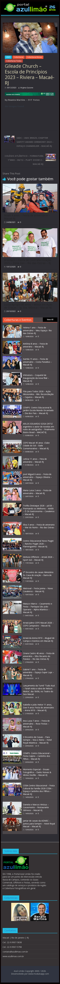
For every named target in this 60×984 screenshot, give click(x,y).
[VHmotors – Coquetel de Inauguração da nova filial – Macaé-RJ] (12, 373)
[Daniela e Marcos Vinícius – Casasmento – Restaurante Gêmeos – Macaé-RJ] (12, 803)
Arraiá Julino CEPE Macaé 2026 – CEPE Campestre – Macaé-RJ (38, 624)
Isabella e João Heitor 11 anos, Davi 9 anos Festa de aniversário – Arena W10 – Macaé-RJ (38, 707)
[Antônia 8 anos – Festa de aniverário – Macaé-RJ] (12, 342)
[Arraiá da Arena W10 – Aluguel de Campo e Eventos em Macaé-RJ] (12, 636)
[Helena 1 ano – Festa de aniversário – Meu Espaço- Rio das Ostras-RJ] (12, 326)
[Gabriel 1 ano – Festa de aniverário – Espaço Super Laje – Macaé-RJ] (12, 668)
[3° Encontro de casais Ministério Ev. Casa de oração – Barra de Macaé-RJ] (12, 571)
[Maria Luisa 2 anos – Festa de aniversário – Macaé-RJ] (12, 489)
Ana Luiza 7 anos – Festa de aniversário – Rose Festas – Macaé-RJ (36, 723)
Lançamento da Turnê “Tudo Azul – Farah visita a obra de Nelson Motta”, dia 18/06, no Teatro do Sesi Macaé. (39, 690)
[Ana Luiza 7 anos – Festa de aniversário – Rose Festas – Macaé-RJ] (12, 719)
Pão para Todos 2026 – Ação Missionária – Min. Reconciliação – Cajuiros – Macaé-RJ (38, 394)
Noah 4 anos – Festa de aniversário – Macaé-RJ (27, 217)
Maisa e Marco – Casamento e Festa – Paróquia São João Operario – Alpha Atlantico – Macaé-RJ (37, 608)
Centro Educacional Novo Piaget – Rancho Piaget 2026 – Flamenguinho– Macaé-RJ (38, 543)
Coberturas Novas (34, 57)
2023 (8, 57)
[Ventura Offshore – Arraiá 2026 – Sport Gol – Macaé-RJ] (12, 555)
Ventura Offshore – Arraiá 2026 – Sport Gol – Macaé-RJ (38, 558)
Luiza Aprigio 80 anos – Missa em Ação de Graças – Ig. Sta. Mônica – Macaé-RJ (28, 306)
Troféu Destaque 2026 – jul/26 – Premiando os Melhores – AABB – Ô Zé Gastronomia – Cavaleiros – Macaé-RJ (38, 510)
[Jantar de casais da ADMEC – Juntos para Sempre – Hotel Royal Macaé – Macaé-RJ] (12, 819)
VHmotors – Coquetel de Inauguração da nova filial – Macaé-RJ (36, 378)
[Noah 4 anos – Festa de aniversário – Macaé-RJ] (30, 185)
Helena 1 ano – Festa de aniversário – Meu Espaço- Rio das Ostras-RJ (37, 330)
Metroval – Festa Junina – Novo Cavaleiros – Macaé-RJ (38, 590)
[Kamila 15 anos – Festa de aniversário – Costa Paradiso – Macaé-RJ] (12, 357)
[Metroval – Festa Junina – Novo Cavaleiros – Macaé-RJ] (12, 587)
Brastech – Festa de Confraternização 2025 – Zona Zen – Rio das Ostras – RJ (27, 261)
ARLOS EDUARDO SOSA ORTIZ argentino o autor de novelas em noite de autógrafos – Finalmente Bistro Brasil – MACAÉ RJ (39, 428)
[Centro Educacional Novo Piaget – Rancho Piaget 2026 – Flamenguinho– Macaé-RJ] (12, 539)
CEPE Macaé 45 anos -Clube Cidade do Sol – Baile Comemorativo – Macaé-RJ (36, 445)
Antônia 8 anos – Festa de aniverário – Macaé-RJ (35, 345)
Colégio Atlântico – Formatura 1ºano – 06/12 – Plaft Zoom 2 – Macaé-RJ (24, 159)
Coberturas (18, 57)
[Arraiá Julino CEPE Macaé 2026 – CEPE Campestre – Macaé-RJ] (12, 621)
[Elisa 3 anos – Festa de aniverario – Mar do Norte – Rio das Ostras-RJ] (12, 523)
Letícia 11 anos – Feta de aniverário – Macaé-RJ (35, 460)
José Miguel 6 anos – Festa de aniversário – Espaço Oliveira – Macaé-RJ (37, 477)
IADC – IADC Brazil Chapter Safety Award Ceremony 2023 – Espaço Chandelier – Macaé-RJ (35, 141)
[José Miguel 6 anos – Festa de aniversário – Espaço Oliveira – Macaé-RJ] (12, 472)
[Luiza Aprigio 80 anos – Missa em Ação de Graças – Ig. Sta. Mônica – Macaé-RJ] (30, 274)
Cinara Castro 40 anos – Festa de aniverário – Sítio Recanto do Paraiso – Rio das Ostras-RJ (38, 656)
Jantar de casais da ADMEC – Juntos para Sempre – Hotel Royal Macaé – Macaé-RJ (39, 823)
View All (50, 319)
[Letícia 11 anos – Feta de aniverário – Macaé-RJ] (12, 457)
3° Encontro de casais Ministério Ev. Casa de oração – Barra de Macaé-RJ (38, 575)
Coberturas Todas (13, 61)
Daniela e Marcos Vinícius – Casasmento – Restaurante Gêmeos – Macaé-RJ (36, 807)
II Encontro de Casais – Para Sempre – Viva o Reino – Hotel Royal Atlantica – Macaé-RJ (37, 740)
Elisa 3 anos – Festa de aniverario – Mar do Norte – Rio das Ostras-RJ (39, 527)
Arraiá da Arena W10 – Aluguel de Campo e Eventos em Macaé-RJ (38, 639)
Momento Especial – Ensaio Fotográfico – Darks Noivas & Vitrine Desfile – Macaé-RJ (37, 772)
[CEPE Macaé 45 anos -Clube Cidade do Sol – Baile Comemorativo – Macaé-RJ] (12, 441)
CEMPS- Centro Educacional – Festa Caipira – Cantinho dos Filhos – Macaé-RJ (37, 756)
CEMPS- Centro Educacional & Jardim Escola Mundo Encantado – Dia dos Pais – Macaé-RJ (38, 410)
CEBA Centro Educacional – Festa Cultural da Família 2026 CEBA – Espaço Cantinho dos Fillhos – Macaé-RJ (39, 789)
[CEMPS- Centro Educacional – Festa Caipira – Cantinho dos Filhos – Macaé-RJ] (12, 752)
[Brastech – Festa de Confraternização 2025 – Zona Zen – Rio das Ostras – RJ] (30, 230)
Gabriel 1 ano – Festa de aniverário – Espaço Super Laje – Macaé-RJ (38, 672)
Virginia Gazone (26, 87)
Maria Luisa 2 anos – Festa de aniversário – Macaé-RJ (37, 492)
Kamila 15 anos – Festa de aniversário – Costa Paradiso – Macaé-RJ (37, 362)
